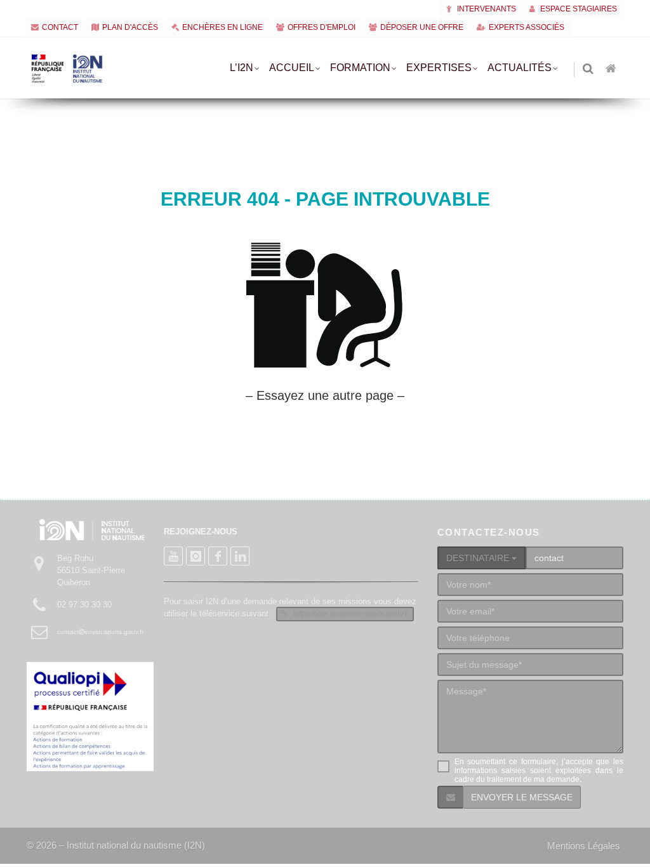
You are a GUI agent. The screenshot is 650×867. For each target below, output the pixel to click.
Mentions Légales (583, 845)
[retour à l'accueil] (612, 69)
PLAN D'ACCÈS (130, 27)
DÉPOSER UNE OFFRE (421, 27)
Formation (360, 67)
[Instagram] (195, 556)
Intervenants (485, 8)
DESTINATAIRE (479, 558)
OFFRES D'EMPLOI (321, 27)
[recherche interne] (589, 69)
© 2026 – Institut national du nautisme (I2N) (116, 845)
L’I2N (241, 67)
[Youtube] (173, 556)
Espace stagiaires (577, 8)
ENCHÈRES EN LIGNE (222, 27)
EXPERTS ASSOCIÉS (526, 27)
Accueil (291, 67)
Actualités (520, 67)
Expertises (439, 67)
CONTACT (60, 27)
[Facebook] (217, 556)
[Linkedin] (239, 556)
